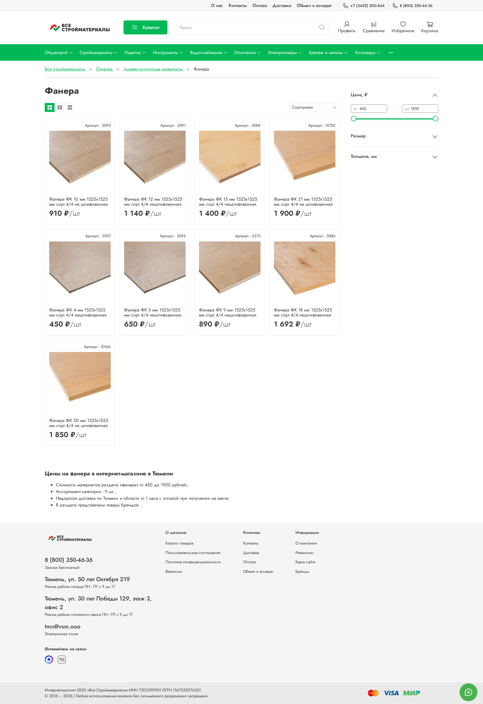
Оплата (259, 5)
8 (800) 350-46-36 (416, 5)
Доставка (282, 5)
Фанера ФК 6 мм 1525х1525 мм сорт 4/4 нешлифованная (152, 312)
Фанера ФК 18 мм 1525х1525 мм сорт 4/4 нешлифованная (303, 312)
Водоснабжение (206, 52)
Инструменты (165, 52)
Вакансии (173, 571)
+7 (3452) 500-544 (367, 5)
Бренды (302, 571)
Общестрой (56, 52)
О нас (217, 5)
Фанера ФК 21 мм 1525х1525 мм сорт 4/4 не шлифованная (303, 201)
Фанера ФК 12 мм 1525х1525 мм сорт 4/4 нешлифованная (153, 201)
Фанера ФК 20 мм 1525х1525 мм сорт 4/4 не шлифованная (78, 423)
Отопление (245, 52)
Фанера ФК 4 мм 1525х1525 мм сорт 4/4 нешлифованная (77, 312)
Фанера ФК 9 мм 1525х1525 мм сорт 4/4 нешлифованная (227, 312)
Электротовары (282, 52)
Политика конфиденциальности (193, 562)
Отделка (132, 52)
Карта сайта (305, 562)
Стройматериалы (96, 52)
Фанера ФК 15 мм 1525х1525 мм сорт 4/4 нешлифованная (228, 201)
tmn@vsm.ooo (62, 626)
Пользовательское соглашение (192, 552)
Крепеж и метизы (326, 52)
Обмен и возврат (314, 5)
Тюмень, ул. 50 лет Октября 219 (87, 579)
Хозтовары (365, 52)
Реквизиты (304, 552)
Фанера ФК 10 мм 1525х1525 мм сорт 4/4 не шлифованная (78, 201)
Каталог (151, 27)
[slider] (353, 118)
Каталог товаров (179, 543)
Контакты (238, 5)
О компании (306, 543)
